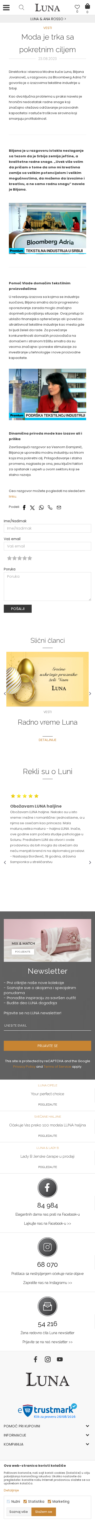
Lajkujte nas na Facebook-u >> (47, 1223)
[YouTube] (60, 1359)
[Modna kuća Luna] (47, 9)
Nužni (15, 1502)
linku (12, 496)
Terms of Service (57, 1066)
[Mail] (59, 507)
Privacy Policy (24, 1066)
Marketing (60, 1502)
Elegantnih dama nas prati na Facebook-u (47, 1214)
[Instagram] (48, 1359)
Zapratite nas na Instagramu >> (47, 1283)
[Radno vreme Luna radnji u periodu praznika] (47, 679)
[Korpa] (87, 2)
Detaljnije (47, 740)
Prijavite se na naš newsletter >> (48, 1342)
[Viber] (50, 507)
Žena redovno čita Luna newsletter (47, 1333)
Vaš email (12, 539)
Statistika (36, 1502)
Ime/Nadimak (15, 521)
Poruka (9, 569)
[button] (21, 7)
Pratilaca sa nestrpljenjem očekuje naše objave (47, 1274)
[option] (47, 19)
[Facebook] (24, 507)
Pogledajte (47, 1104)
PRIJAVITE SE (47, 1045)
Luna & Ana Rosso (46, 18)
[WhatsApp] (41, 507)
